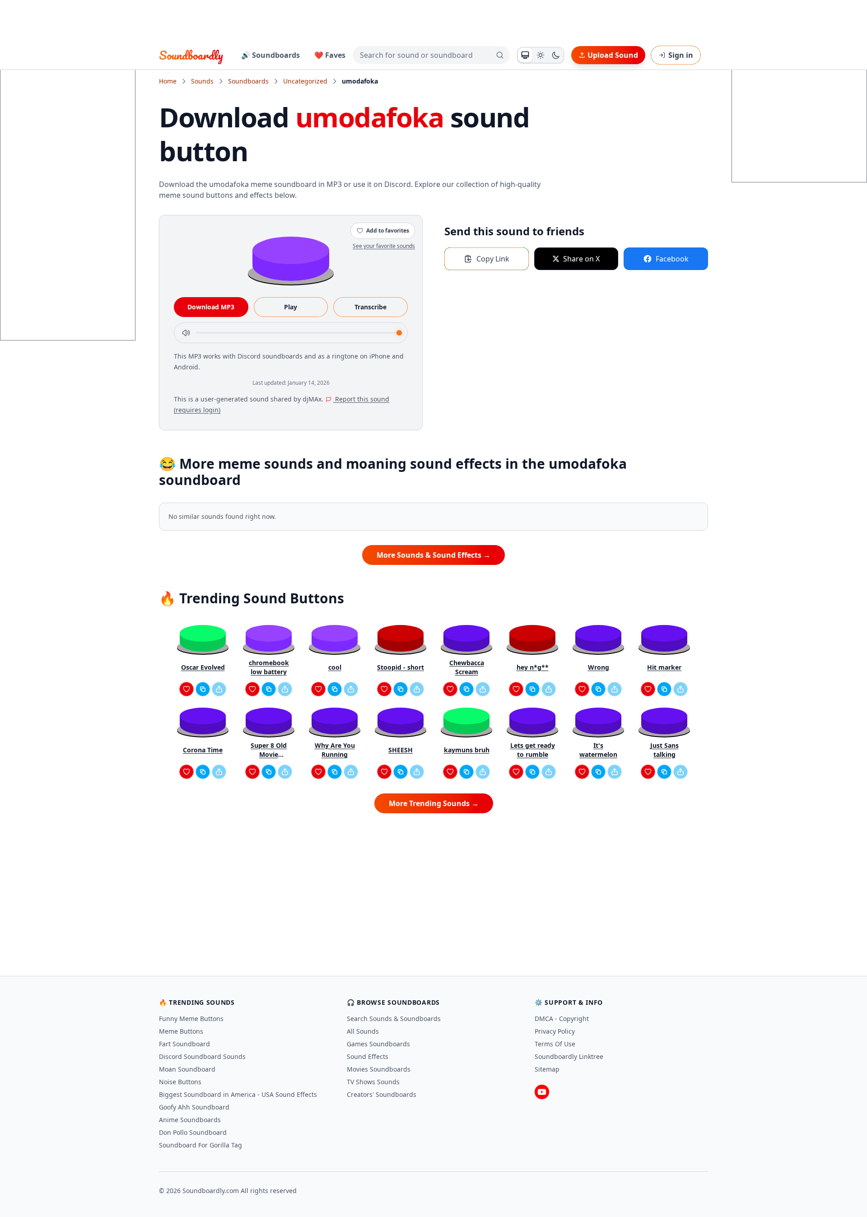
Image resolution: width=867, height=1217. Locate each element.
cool (334, 667)
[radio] (525, 55)
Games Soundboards (378, 1044)
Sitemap (547, 1069)
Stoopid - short (400, 667)
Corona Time (203, 750)
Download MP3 (210, 307)
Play (290, 307)
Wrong (598, 667)
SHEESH (400, 750)
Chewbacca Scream (466, 667)
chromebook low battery (269, 667)
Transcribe (370, 307)
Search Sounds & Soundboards (394, 1018)
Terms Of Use (555, 1044)
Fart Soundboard (184, 1044)
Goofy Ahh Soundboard (194, 1107)
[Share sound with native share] (219, 689)
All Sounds (363, 1031)
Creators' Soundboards (381, 1094)
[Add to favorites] (186, 689)
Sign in (680, 55)
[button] (291, 258)
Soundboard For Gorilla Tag (200, 1145)
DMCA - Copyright (562, 1018)
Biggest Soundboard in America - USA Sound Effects (238, 1094)
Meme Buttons (181, 1031)
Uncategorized (305, 81)
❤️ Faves (329, 55)
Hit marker (664, 667)
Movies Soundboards (378, 1069)
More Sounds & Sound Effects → (433, 555)
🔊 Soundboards (270, 55)
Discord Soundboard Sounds (202, 1056)
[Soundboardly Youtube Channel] (542, 1092)
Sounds (202, 81)
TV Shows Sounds (373, 1081)
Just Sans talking (664, 750)
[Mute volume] (186, 332)
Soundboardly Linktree (569, 1056)
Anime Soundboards (190, 1119)
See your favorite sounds (384, 246)
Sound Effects (367, 1056)
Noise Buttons (180, 1081)
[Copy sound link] (203, 689)
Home (168, 81)
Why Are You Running (335, 750)
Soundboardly (191, 55)
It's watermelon (598, 750)
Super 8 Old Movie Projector (269, 750)
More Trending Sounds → (434, 803)
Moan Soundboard (187, 1069)
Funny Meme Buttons (191, 1018)
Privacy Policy (555, 1031)
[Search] (500, 55)
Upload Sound (612, 55)
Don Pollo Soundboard (193, 1132)
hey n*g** (533, 667)
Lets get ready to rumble (532, 750)
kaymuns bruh (466, 750)
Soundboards (248, 81)
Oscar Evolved (203, 667)
